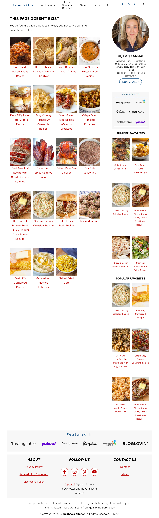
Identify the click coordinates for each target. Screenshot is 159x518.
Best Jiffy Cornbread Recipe (20, 283)
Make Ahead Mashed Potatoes (43, 283)
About (83, 5)
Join (109, 5)
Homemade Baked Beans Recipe (20, 71)
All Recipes (48, 5)
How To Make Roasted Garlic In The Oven (43, 71)
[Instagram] (74, 472)
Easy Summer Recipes (67, 5)
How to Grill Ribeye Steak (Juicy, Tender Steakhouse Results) (20, 230)
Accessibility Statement (34, 474)
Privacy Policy (34, 466)
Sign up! (70, 484)
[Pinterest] (84, 472)
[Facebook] (64, 472)
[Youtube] (94, 472)
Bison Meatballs (89, 221)
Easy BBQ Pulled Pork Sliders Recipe (20, 120)
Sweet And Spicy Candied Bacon (43, 173)
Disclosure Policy (34, 481)
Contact (96, 5)
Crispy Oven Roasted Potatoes (89, 120)
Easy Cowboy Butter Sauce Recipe (89, 71)
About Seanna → (130, 82)
